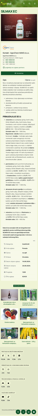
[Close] (29, 3)
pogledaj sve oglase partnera (14, 67)
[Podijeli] (28, 412)
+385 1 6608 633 (10, 60)
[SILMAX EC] (19, 27)
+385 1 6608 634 (10, 62)
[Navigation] (34, 3)
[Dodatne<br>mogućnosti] (34, 412)
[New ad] (23, 412)
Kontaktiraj (20, 73)
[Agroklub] (7, 3)
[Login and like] (18, 412)
